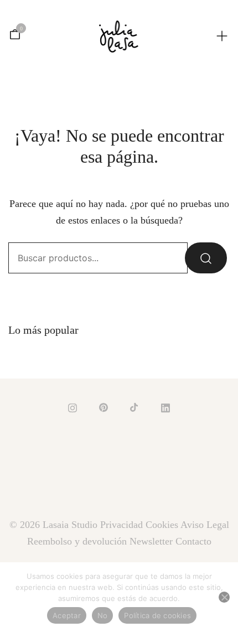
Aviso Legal (204, 524)
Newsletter (151, 541)
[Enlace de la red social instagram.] (72, 406)
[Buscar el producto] (206, 257)
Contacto (193, 541)
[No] (224, 597)
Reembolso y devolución (77, 541)
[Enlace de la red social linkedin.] (165, 406)
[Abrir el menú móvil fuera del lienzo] (222, 35)
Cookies (162, 524)
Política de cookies (157, 615)
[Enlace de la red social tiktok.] (134, 406)
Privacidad (121, 524)
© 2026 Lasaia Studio (54, 524)
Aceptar (67, 615)
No (102, 615)
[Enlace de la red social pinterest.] (103, 406)
